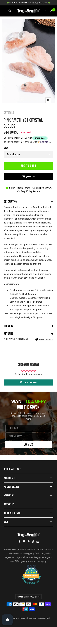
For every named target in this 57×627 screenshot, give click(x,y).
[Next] (50, 313)
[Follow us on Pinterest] (28, 541)
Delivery (8, 326)
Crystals (9, 113)
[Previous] (6, 313)
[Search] (10, 11)
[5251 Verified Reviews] (28, 566)
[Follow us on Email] (37, 541)
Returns (8, 334)
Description (10, 202)
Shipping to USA (44, 188)
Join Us (28, 444)
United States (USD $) (27, 597)
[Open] (7, 619)
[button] (28, 141)
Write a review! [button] (28, 382)
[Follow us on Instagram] (24, 541)
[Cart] (51, 11)
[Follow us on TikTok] (33, 541)
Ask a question (46, 339)
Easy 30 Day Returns (30, 191)
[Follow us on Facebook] (19, 541)
